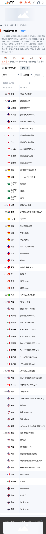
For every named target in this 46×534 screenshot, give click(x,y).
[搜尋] (30, 83)
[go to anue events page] (34, 2)
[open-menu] (2, 3)
